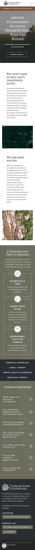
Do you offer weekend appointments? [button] (11, 457)
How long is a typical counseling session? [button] (13, 423)
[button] (4, 546)
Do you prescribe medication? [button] (12, 469)
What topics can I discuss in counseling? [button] (12, 399)
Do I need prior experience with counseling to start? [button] (13, 411)
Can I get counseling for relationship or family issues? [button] (13, 434)
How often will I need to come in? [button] (14, 446)
